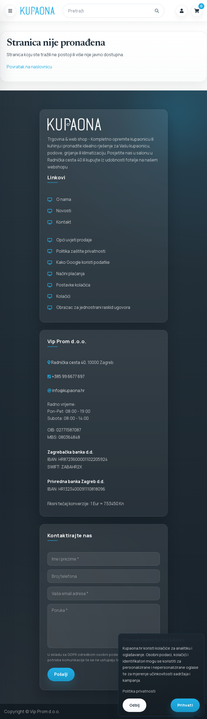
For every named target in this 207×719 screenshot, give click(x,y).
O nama (63, 199)
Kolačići (62, 296)
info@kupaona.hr (68, 390)
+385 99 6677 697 (68, 376)
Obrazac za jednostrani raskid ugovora (92, 307)
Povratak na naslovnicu (29, 67)
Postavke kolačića (72, 285)
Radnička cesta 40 (68, 362)
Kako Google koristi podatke (82, 262)
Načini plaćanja (70, 273)
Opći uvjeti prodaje (73, 240)
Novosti (63, 211)
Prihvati (185, 705)
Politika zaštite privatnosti (80, 251)
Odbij (134, 705)
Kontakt (63, 222)
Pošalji (61, 674)
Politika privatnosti (139, 691)
